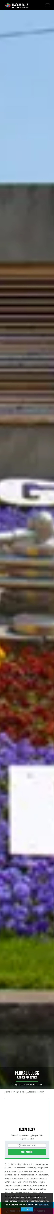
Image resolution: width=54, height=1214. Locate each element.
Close (27, 1209)
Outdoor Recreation (35, 1092)
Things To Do (18, 1092)
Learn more (43, 1204)
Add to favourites (29, 1145)
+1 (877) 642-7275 (27, 1139)
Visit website (27, 1152)
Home (7, 1092)
